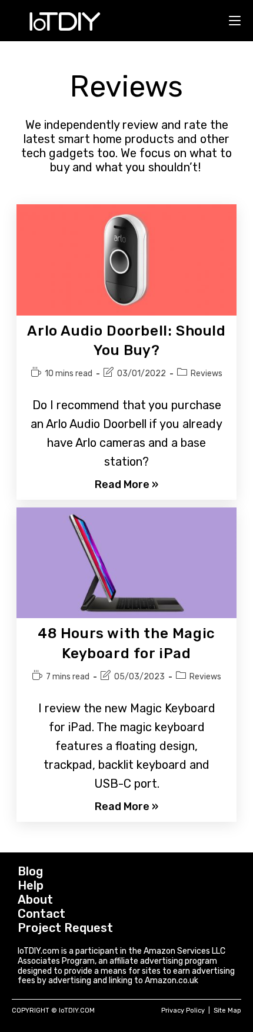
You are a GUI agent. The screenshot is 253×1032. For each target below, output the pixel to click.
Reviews (206, 374)
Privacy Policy (183, 1010)
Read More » (126, 485)
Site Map (227, 1010)
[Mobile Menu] (235, 20)
